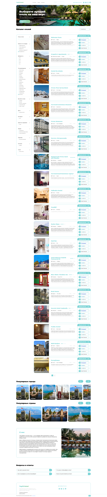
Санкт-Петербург (59, 123)
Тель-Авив (58, 293)
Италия (53, 243)
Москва (57, 73)
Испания (53, 261)
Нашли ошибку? (22, 493)
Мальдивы (54, 226)
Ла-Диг (63, 56)
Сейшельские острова (56, 56)
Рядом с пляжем (21, 106)
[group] (22, 392)
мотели (20, 80)
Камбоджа (54, 160)
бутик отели (21, 86)
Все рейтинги (21, 51)
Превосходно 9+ (22, 45)
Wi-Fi (20, 118)
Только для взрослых (22, 133)
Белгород (58, 209)
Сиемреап (59, 160)
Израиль (53, 293)
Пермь (57, 39)
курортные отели (22, 88)
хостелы (20, 76)
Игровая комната (21, 112)
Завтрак (20, 145)
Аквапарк (20, 100)
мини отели (21, 70)
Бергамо (58, 345)
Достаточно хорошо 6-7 (23, 50)
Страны (38, 2)
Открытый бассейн (22, 104)
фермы (20, 83)
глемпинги (21, 82)
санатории (21, 77)
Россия (53, 39)
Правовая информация (23, 492)
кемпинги (21, 71)
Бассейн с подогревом (22, 103)
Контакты (43, 2)
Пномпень (59, 310)
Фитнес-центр (21, 151)
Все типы (21, 94)
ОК (89, 495)
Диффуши (59, 226)
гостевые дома (22, 91)
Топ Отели (34, 2)
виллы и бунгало (22, 79)
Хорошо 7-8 (21, 48)
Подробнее (33, 495)
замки (20, 74)
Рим (57, 243)
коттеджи (21, 73)
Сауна (20, 124)
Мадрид (58, 261)
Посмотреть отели (23, 21)
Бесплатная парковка (22, 139)
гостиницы (21, 85)
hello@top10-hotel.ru (78, 2)
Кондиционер (21, 130)
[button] (80, 381)
